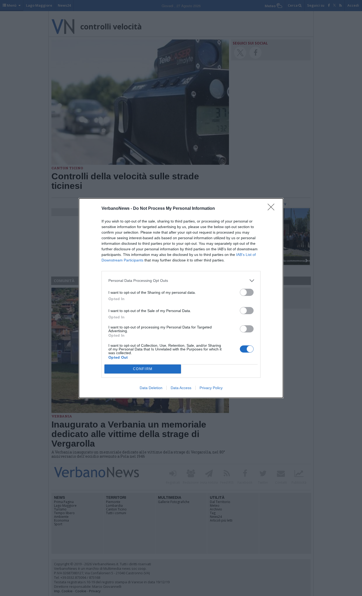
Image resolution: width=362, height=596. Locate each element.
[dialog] (181, 298)
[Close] (273, 209)
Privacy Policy (211, 388)
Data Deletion (151, 388)
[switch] (247, 292)
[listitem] (181, 280)
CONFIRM (143, 369)
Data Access (181, 388)
